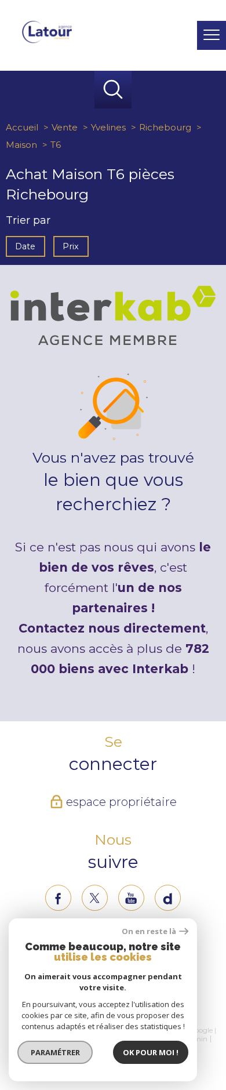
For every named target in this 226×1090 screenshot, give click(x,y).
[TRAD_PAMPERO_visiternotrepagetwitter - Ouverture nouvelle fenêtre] (95, 898)
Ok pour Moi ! (150, 1052)
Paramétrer (55, 1052)
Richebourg (165, 127)
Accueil (22, 127)
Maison (21, 144)
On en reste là (149, 931)
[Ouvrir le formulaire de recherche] (177, 36)
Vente (65, 127)
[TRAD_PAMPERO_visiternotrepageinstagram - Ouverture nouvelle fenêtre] (131, 898)
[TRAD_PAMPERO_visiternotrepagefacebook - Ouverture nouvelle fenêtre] (58, 898)
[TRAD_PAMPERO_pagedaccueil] (47, 40)
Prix (71, 246)
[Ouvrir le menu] (211, 35)
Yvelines (108, 127)
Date (25, 246)
